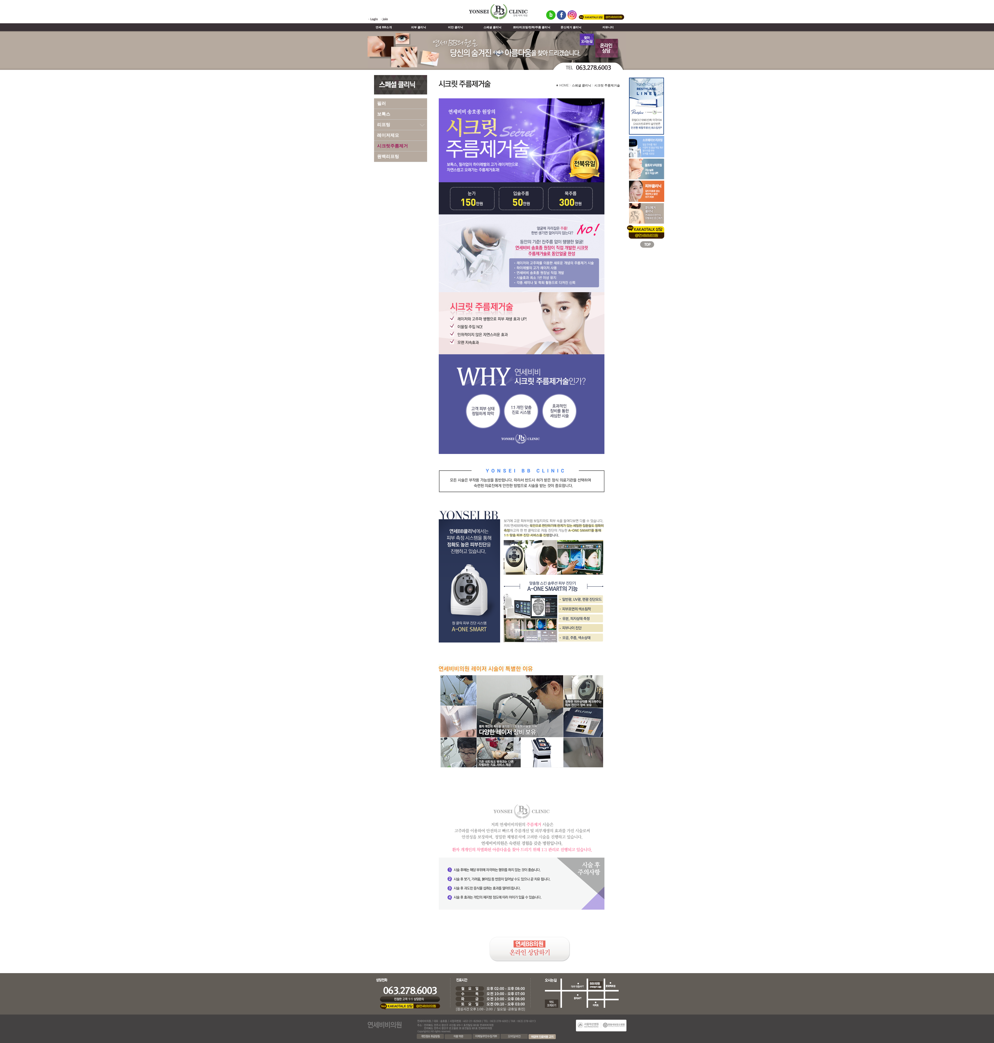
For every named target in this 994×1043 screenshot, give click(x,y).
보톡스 (383, 114)
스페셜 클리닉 (492, 27)
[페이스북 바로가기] (561, 18)
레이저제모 (388, 135)
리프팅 (383, 124)
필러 (381, 103)
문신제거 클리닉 (571, 27)
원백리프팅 (388, 156)
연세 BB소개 (384, 27)
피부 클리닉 (418, 27)
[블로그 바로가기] (551, 18)
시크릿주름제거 (392, 145)
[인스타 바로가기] (572, 18)
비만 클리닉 (455, 27)
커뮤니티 (608, 27)
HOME (564, 85)
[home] (498, 18)
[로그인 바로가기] (373, 20)
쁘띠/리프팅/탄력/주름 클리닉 (531, 27)
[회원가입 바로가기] (384, 20)
